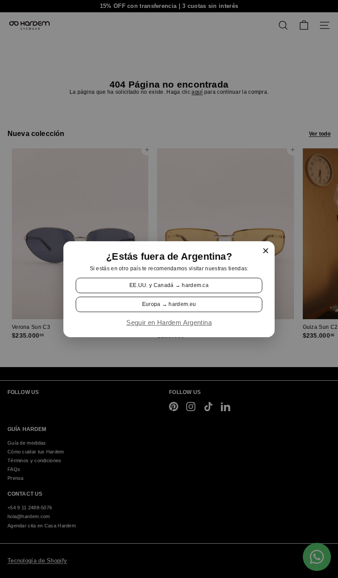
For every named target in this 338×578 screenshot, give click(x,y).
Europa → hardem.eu (169, 304)
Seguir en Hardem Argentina (169, 322)
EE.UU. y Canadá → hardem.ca (169, 285)
